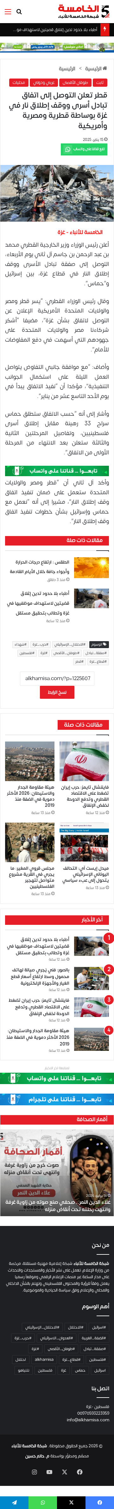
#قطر (79, 662)
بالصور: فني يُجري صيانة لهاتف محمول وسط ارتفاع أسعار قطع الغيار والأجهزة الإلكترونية (40, 976)
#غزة (44, 653)
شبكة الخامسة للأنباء (29, 1446)
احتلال (21, 1359)
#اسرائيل (99, 1327)
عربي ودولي (43, 82)
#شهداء (21, 644)
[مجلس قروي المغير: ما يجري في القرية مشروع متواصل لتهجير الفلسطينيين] (29, 842)
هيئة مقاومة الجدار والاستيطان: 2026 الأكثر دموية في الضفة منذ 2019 (30, 796)
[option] (57, 1172)
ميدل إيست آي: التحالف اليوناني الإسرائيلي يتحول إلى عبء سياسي (85, 874)
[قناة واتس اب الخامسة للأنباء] (57, 470)
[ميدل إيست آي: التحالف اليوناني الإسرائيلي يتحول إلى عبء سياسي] (84, 842)
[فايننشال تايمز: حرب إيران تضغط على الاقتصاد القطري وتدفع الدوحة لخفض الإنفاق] (84, 761)
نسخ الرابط (57, 692)
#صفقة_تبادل (96, 653)
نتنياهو (23, 1370)
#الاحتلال (75, 1327)
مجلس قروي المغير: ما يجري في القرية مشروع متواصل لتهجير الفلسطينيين (31, 877)
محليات (19, 82)
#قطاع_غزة (98, 662)
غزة (63, 1370)
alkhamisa (44, 1359)
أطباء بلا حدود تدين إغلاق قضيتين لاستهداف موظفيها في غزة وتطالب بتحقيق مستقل (38, 603)
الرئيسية (94, 69)
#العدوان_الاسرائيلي (56, 1338)
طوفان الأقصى (75, 82)
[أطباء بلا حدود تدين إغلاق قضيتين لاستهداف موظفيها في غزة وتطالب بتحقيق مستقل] (91, 598)
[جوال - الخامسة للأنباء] (57, 47)
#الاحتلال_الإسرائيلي (70, 644)
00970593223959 (93, 1413)
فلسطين (45, 1370)
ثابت (100, 82)
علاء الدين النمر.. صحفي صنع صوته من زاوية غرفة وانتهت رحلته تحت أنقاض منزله (58, 1205)
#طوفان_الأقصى (66, 653)
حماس (80, 1370)
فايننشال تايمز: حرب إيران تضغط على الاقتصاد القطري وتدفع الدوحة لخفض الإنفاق (85, 796)
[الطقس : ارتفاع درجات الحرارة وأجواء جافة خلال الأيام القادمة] (91, 567)
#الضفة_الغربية (94, 1338)
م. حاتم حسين (37, 1456)
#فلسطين (27, 653)
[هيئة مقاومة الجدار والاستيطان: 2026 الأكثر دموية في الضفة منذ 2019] (29, 761)
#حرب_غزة (40, 644)
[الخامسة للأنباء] (83, 11)
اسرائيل (100, 1370)
